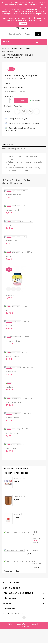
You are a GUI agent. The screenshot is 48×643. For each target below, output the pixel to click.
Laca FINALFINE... (33, 550)
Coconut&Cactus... (15, 402)
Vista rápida (18, 289)
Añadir (22, 101)
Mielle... (9, 387)
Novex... (9, 225)
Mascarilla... (19, 514)
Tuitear (23, 111)
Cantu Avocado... (14, 417)
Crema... (10, 295)
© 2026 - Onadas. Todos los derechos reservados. (24, 625)
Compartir (17, 111)
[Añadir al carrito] (8, 289)
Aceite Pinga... (12, 433)
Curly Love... (11, 371)
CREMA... (10, 325)
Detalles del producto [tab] (13, 148)
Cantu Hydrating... (14, 195)
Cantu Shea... (12, 241)
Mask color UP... (21, 478)
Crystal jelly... (20, 496)
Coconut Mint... (13, 341)
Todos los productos (13, 571)
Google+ (30, 111)
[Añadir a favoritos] (13, 289)
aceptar (23, 24)
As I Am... (10, 256)
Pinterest (36, 111)
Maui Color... (11, 448)
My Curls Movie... (13, 210)
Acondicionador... (14, 356)
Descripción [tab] (8, 144)
